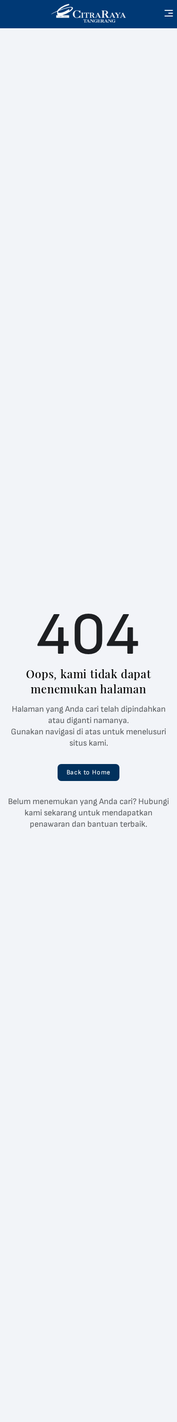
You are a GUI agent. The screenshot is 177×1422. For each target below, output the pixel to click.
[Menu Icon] (169, 13)
